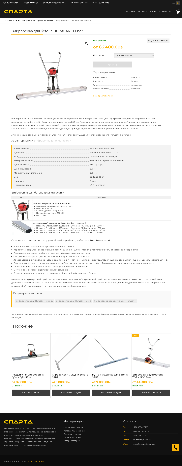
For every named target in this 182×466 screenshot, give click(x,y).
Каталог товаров (147, 12)
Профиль (98, 55)
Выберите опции (31, 393)
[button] (86, 43)
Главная (131, 12)
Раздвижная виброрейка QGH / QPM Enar (28, 376)
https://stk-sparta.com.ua (144, 444)
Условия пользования (74, 431)
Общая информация (73, 427)
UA (173, 3)
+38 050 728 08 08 (30, 3)
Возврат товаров (72, 441)
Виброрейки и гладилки (43, 20)
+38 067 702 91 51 (10, 3)
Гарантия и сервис (73, 437)
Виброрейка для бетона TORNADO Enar (147, 376)
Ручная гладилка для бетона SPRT (110, 376)
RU (177, 3)
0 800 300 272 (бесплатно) (54, 3)
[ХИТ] (151, 353)
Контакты (165, 12)
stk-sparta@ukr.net (79, 3)
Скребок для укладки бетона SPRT (70, 376)
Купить (112, 64)
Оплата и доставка (72, 434)
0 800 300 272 (139, 435)
